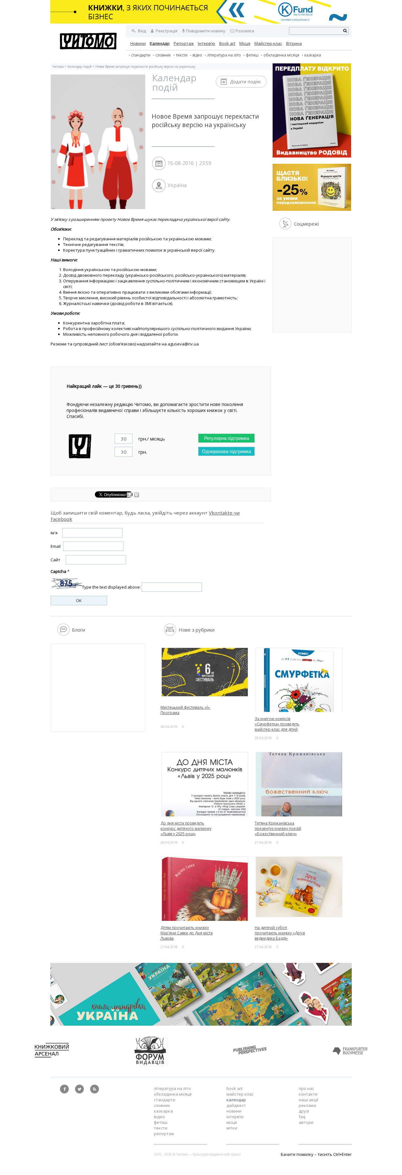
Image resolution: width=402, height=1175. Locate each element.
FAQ (302, 1116)
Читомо (58, 66)
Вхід (141, 31)
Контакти (308, 1094)
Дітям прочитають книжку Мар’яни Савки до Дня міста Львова (186, 933)
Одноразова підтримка (226, 451)
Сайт (55, 560)
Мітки (231, 1128)
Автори (306, 1122)
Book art (227, 43)
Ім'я (54, 533)
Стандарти (140, 55)
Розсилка (245, 31)
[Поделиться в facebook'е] (130, 496)
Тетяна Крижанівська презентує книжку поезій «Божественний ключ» (278, 828)
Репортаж (184, 43)
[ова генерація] (312, 156)
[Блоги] (63, 634)
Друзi (304, 1111)
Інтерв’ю (206, 43)
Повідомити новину (205, 31)
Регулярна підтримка (226, 438)
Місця (244, 43)
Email (56, 546)
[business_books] (201, 22)
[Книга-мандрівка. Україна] (201, 1024)
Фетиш (252, 55)
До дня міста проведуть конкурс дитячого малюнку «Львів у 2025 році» (185, 828)
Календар (160, 43)
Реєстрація (166, 31)
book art (234, 1088)
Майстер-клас (268, 43)
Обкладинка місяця (281, 55)
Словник (163, 55)
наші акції (308, 1100)
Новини (138, 43)
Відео (197, 55)
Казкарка (312, 55)
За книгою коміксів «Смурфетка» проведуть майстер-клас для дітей (277, 724)
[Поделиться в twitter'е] (136, 496)
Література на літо (224, 55)
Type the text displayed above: (111, 587)
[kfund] (312, 209)
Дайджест (236, 1105)
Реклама (307, 1105)
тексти (181, 55)
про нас (306, 1088)
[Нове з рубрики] (170, 634)
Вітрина (294, 43)
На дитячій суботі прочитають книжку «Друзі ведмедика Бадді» (280, 933)
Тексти (160, 1128)
